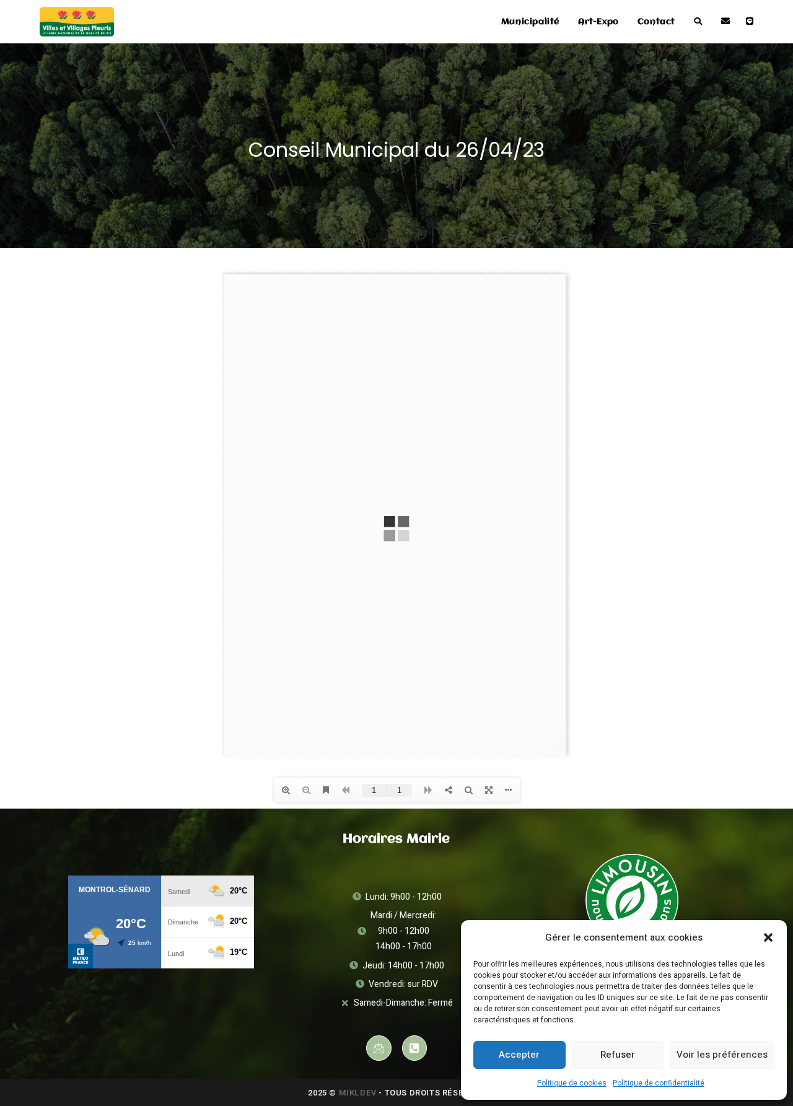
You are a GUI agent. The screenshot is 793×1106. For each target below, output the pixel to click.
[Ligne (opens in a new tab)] (749, 21)
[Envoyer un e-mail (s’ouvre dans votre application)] (725, 21)
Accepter (519, 1054)
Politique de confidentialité (658, 1083)
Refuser (617, 1054)
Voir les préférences (722, 1054)
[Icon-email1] (379, 1048)
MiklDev (358, 1093)
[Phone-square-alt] (414, 1048)
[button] (768, 937)
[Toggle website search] (698, 21)
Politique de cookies (572, 1083)
